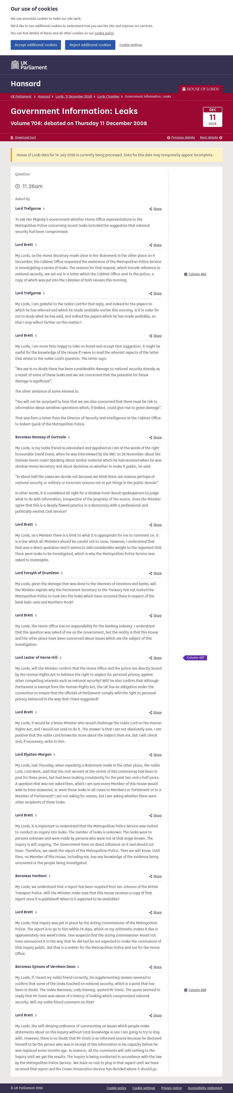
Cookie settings (130, 45)
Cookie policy (116, 1088)
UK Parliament (21, 96)
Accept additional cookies (36, 45)
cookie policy (104, 33)
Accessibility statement (205, 1088)
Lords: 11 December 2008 (74, 96)
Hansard (26, 83)
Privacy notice (171, 1088)
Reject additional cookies (90, 45)
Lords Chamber (108, 96)
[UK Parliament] (29, 65)
